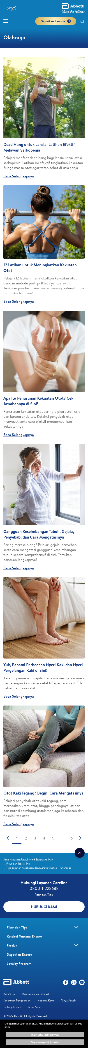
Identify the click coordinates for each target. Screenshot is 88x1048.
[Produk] (76, 945)
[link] (28, 859)
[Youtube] (82, 983)
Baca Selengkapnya (18, 175)
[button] (82, 22)
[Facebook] (65, 983)
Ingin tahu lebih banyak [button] (45, 1034)
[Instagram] (73, 983)
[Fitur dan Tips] (76, 927)
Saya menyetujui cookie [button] (45, 1042)
